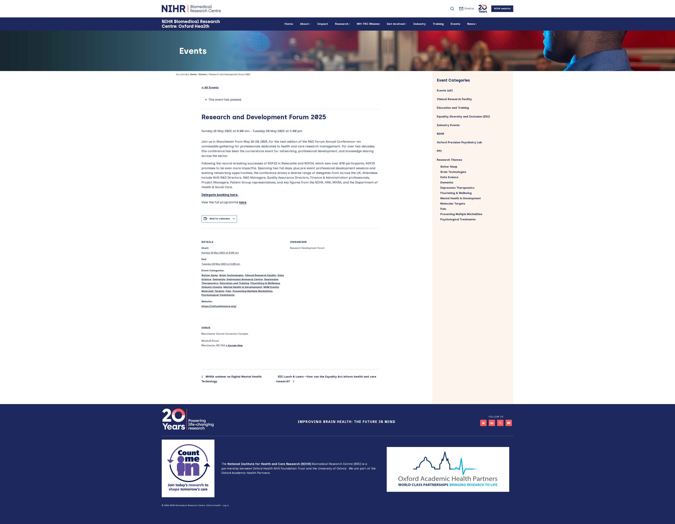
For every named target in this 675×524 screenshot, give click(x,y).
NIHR (440, 133)
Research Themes (449, 159)
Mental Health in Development (242, 287)
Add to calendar (220, 218)
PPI (439, 151)
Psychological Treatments (217, 294)
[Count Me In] (188, 468)
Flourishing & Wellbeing (265, 283)
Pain (228, 291)
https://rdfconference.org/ (218, 306)
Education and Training (234, 283)
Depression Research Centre (245, 279)
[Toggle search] (452, 8)
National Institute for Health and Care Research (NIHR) (269, 464)
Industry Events (211, 287)
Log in (226, 505)
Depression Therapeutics (457, 187)
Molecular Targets (212, 291)
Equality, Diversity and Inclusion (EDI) (463, 116)
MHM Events (271, 287)
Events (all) (445, 90)
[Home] (204, 8)
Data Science (449, 177)
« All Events (209, 87)
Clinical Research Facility (260, 275)
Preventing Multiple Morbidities (252, 291)
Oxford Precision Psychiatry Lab (459, 142)
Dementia (219, 279)
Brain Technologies (231, 275)
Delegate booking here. (219, 195)
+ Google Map (234, 345)
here (242, 202)
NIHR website (502, 8)
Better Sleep (209, 275)
